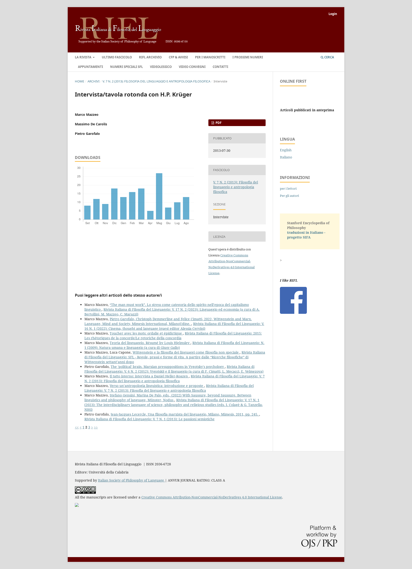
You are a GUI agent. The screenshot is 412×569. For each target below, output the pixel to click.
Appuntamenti (90, 67)
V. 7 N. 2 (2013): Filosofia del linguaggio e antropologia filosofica (156, 81)
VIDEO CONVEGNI (192, 67)
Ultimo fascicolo (117, 57)
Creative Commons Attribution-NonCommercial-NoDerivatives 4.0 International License (211, 497)
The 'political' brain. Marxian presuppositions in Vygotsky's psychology (168, 366)
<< (77, 427)
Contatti (220, 67)
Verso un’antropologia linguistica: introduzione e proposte (157, 385)
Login (333, 14)
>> (96, 427)
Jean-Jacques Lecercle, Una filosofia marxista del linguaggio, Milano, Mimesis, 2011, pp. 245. (185, 414)
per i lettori (288, 188)
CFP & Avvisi (178, 57)
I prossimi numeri (247, 57)
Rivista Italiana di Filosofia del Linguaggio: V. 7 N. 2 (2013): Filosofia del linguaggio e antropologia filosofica (174, 378)
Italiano (286, 157)
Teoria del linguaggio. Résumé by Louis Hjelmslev (150, 342)
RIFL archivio (150, 57)
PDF (218, 123)
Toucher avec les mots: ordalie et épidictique (146, 333)
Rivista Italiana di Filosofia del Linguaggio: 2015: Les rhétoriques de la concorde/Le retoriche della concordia (173, 335)
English (286, 150)
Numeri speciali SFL (126, 67)
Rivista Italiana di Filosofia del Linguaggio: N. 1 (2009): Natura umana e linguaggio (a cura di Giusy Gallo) (174, 345)
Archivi (93, 81)
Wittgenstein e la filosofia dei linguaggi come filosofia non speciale (186, 352)
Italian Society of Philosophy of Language (131, 480)
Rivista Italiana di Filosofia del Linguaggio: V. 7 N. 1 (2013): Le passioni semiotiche (149, 419)
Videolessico (161, 67)
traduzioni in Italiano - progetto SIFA (306, 234)
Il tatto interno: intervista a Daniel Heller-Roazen (149, 376)
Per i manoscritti (210, 57)
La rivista (83, 57)
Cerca (329, 57)
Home (79, 81)
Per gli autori (289, 195)
